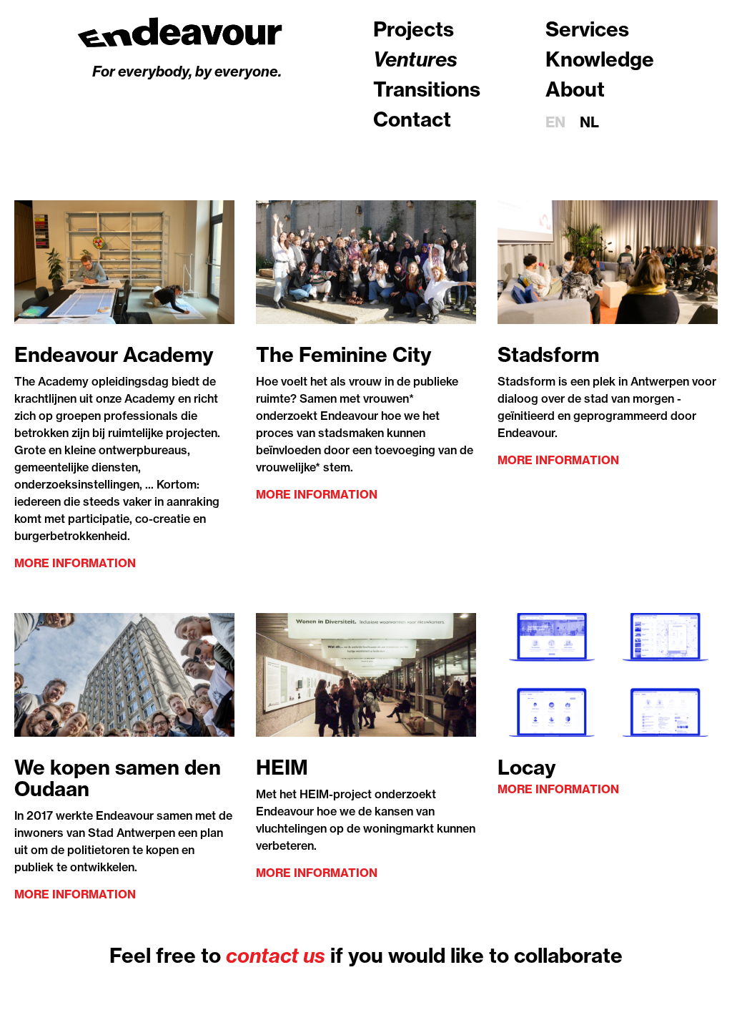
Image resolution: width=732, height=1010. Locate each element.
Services (587, 28)
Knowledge (599, 59)
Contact (412, 119)
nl (589, 122)
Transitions (426, 89)
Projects (413, 28)
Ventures (415, 59)
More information (75, 563)
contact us (275, 955)
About (575, 89)
